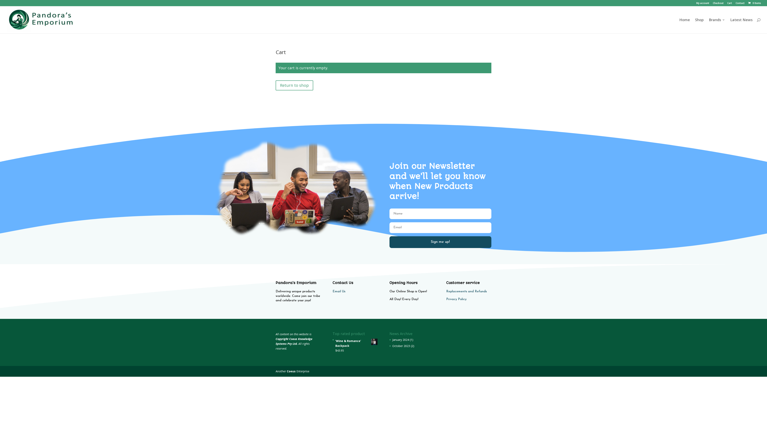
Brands (715, 20)
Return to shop (294, 85)
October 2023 (401, 346)
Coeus (291, 371)
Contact (740, 3)
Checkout (718, 3)
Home (684, 20)
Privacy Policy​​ (456, 299)
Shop (699, 20)
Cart (729, 3)
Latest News (741, 20)
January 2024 (400, 340)
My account (702, 3)
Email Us (339, 291)
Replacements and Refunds (466, 291)
